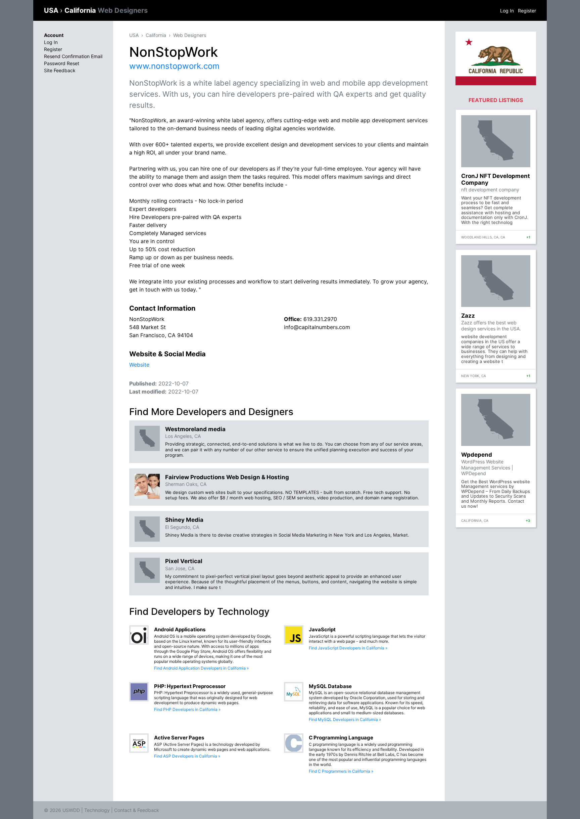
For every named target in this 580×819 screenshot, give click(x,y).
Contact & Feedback (136, 810)
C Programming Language (341, 737)
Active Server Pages (179, 737)
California (106, 10)
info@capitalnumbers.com (317, 327)
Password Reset (61, 63)
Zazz (468, 315)
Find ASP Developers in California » (187, 756)
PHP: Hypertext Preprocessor (190, 686)
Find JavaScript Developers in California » (348, 647)
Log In (507, 10)
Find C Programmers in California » (341, 771)
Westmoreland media (195, 429)
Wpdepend (476, 454)
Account (53, 35)
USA (52, 10)
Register (527, 10)
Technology (97, 810)
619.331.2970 (320, 319)
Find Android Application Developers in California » (201, 668)
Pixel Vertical (183, 561)
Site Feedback (60, 70)
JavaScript (322, 629)
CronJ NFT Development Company (495, 179)
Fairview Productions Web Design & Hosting (227, 477)
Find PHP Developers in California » (187, 709)
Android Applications (179, 629)
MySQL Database (330, 686)
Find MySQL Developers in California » (345, 719)
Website (139, 364)
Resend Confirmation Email (73, 56)
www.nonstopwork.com (174, 66)
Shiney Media (184, 519)
